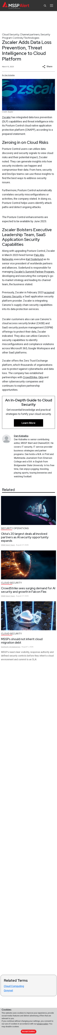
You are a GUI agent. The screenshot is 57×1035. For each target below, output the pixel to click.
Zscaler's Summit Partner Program (34, 271)
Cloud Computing (14, 986)
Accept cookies (28, 1031)
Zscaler (6, 117)
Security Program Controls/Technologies (26, 36)
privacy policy (42, 1024)
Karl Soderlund (34, 259)
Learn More (28, 422)
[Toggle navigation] (51, 5)
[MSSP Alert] (16, 5)
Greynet (8, 990)
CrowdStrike (30, 377)
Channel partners (30, 34)
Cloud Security (10, 34)
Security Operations (15, 528)
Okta (41, 377)
